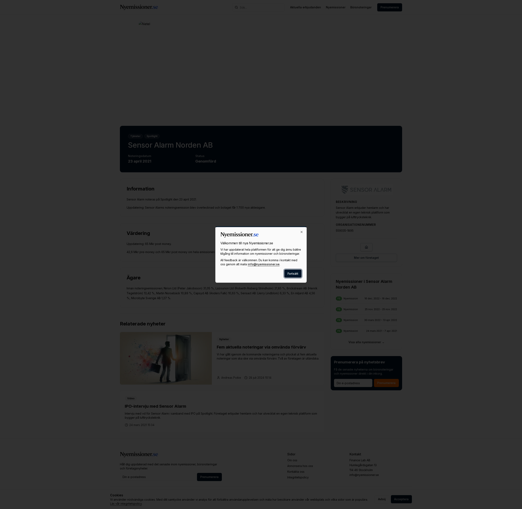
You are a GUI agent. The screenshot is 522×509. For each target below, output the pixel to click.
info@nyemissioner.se (264, 264)
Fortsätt (293, 273)
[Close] (301, 232)
